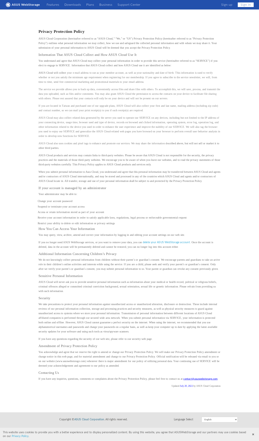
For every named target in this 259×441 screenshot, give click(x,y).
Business (105, 4)
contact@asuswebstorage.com (200, 379)
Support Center (129, 4)
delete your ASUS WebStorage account (166, 242)
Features (53, 4)
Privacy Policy (20, 436)
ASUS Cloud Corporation (89, 419)
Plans (90, 4)
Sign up (226, 4)
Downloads (72, 4)
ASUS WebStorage (26, 4)
